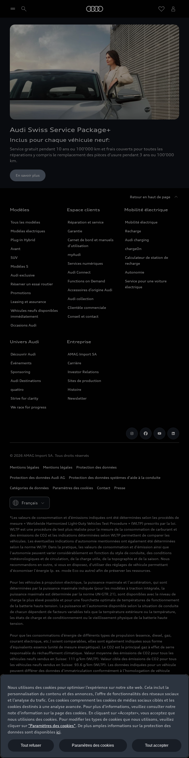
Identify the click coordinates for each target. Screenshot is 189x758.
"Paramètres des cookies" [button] (52, 725)
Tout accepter (156, 745)
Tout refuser (31, 745)
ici (58, 732)
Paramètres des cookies (93, 745)
